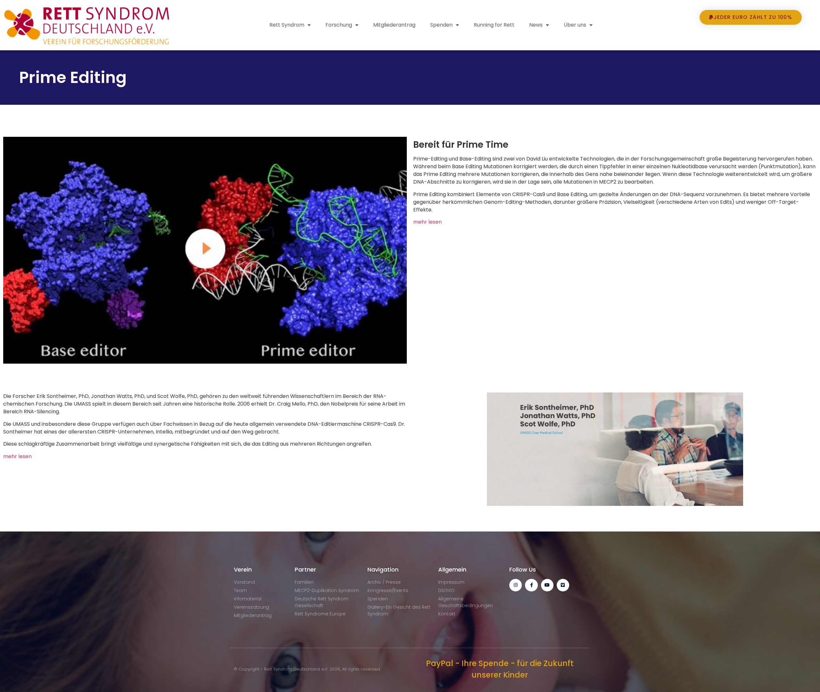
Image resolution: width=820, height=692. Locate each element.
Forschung (338, 25)
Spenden (441, 25)
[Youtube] (547, 585)
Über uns (575, 25)
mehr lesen (427, 222)
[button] (750, 36)
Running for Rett (494, 25)
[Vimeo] (563, 585)
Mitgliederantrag (394, 25)
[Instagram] (515, 585)
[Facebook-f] (531, 585)
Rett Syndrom (286, 25)
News (536, 25)
